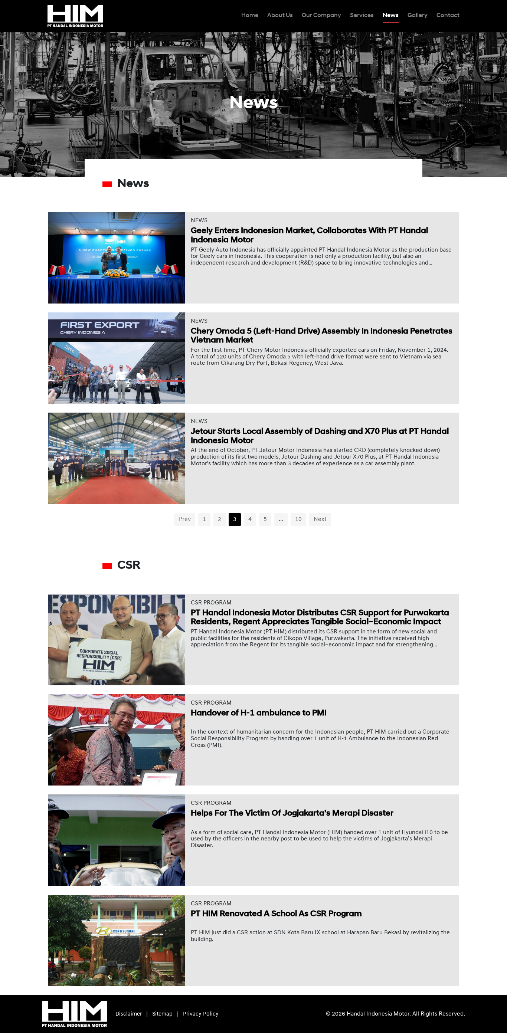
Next (320, 519)
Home (249, 16)
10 (298, 519)
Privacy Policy (201, 1014)
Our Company (321, 16)
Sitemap (162, 1014)
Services (362, 16)
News (391, 16)
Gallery (418, 16)
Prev (185, 519)
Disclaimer (128, 1014)
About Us (280, 16)
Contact (447, 16)
